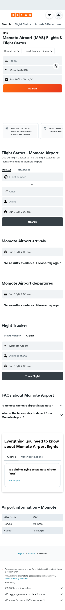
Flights (21, 553)
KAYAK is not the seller (18, 588)
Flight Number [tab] (12, 335)
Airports (31, 553)
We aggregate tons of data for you (25, 594)
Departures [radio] (24, 170)
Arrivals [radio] (6, 170)
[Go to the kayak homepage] (21, 15)
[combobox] (35, 191)
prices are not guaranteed (16, 578)
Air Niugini (14, 480)
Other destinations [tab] (32, 456)
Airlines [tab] (11, 456)
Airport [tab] (30, 335)
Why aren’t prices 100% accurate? (25, 600)
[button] (5, 15)
